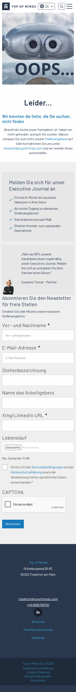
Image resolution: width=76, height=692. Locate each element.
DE (47, 6)
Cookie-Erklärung (38, 672)
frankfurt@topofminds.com (38, 599)
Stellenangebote (56, 139)
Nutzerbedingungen (38, 676)
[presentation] (34, 504)
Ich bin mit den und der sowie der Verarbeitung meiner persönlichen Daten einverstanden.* (42, 474)
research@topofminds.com (23, 148)
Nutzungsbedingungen (47, 467)
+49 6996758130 (38, 605)
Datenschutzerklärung (26, 472)
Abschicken (12, 524)
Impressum (38, 680)
